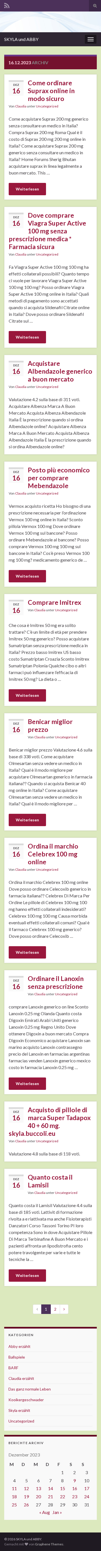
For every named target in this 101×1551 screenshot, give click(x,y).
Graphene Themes (49, 1544)
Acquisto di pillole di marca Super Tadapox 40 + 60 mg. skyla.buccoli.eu (50, 1121)
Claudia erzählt (21, 1378)
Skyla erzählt (19, 1410)
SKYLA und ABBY (21, 39)
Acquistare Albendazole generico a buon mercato (60, 371)
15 (62, 1488)
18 (14, 1496)
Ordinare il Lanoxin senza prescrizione (56, 982)
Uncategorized (47, 106)
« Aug (44, 1512)
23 (74, 1496)
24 (86, 1496)
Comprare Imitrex (54, 602)
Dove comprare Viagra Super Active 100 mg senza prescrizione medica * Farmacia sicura (47, 231)
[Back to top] (88, 1538)
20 (38, 1496)
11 (14, 1488)
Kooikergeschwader (26, 1399)
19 (26, 1496)
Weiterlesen (27, 189)
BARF (13, 1367)
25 (14, 1504)
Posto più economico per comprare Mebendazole (59, 478)
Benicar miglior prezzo (50, 725)
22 (62, 1496)
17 (86, 1488)
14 (50, 1488)
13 (38, 1488)
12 (26, 1488)
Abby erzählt (19, 1346)
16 (74, 1488)
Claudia (20, 106)
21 (50, 1496)
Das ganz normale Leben (29, 1389)
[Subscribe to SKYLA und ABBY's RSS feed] (7, 5)
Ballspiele (16, 1357)
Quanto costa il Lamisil (50, 1181)
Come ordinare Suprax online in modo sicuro (51, 90)
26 (26, 1504)
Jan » (57, 1512)
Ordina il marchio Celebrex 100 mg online (53, 854)
